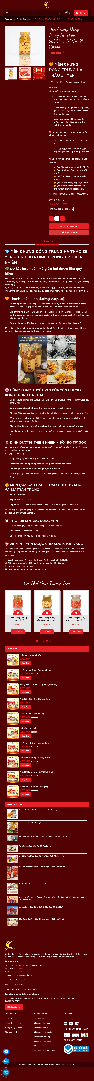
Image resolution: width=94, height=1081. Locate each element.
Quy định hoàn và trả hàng (44, 1050)
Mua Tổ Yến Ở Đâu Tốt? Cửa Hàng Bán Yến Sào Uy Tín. (42, 867)
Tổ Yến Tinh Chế (28, 728)
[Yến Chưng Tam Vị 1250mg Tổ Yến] (18, 603)
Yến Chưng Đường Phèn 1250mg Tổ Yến (76, 619)
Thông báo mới (14, 805)
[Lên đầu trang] (89, 1072)
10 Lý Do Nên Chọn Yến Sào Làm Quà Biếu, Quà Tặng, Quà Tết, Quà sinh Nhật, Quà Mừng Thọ (52, 898)
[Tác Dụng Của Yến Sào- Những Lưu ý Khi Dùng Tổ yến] (12, 921)
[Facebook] (71, 1023)
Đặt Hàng (81, 13)
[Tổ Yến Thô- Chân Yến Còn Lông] (13, 675)
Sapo (74, 1064)
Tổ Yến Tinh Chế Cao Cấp (32, 714)
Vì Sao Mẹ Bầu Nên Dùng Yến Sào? (33, 823)
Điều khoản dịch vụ (12, 1032)
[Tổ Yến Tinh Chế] (13, 733)
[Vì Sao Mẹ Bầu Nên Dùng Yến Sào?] (12, 827)
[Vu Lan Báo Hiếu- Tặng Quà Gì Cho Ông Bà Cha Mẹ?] (12, 910)
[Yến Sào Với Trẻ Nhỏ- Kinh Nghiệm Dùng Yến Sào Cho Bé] (12, 838)
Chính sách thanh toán (43, 1032)
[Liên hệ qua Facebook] (6, 1051)
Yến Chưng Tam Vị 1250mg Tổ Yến (18, 619)
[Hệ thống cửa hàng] (70, 13)
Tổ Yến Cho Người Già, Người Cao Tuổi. (36, 884)
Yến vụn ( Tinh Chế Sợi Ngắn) (34, 787)
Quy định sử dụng (41, 1018)
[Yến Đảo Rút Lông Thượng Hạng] (13, 704)
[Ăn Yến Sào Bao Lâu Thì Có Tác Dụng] (12, 848)
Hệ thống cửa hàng (14, 1007)
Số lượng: (52, 214)
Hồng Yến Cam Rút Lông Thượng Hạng (38, 685)
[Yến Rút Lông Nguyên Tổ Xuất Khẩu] (13, 777)
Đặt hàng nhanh (69, 232)
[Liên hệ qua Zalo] (6, 1061)
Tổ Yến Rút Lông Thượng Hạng (35, 758)
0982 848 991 (19, 968)
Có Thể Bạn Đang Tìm (47, 582)
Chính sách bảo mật (42, 1023)
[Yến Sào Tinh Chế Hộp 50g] (13, 660)
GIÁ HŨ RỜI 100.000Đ (58, 204)
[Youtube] (77, 1023)
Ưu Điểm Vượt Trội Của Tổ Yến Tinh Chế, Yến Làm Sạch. (42, 856)
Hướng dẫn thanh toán (13, 1023)
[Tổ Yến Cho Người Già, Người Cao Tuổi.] (12, 888)
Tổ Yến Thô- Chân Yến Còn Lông (35, 670)
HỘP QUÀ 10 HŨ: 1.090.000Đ (61, 209)
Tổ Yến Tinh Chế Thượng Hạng (34, 743)
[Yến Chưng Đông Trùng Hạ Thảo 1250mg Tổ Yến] (47, 603)
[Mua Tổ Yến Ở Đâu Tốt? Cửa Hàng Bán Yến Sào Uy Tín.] (12, 873)
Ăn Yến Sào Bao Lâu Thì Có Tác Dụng (35, 846)
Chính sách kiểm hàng (43, 1046)
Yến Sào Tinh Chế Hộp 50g (32, 655)
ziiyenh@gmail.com (17, 972)
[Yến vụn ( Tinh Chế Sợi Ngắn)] (13, 791)
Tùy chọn (25, 663)
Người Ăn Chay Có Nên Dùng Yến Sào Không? (38, 810)
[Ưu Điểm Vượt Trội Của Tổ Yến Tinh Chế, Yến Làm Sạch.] (12, 859)
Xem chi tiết (17, 632)
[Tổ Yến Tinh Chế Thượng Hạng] (13, 748)
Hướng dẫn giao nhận (13, 1028)
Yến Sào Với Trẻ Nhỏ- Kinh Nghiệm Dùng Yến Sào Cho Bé (43, 836)
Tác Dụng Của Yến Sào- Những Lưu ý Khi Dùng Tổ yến (42, 919)
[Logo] (46, 5)
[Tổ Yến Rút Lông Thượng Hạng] (13, 762)
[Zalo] (65, 1023)
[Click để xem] (25, 46)
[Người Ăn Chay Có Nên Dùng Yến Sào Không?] (12, 814)
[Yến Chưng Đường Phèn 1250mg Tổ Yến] (76, 603)
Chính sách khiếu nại (42, 1037)
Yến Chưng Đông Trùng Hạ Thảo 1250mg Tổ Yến (47, 619)
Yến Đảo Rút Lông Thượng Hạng (35, 699)
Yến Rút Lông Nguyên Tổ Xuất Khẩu (37, 772)
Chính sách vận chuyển (43, 1028)
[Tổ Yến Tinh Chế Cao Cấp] (13, 718)
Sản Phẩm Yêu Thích (17, 649)
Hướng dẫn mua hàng (13, 1018)
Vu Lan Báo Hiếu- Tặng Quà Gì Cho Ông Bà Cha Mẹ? (41, 907)
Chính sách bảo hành (42, 1041)
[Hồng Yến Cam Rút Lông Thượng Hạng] (13, 689)
